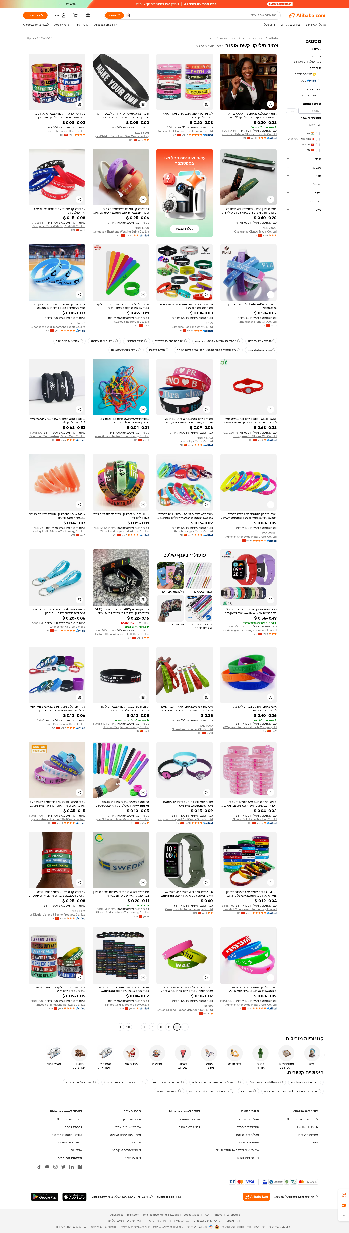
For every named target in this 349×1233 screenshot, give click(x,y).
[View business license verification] (211, 1227)
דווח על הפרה (133, 1157)
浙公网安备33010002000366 (240, 1227)
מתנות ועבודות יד (252, 38)
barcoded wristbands (260, 350)
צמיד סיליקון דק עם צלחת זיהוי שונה (209, 1091)
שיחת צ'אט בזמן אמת (128, 1127)
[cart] (75, 16)
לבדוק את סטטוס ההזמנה (67, 1134)
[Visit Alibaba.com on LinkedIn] (71, 1166)
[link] (343, 1194)
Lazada (174, 1214)
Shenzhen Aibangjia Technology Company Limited (248, 630)
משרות (314, 1142)
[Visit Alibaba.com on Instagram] (55, 1166)
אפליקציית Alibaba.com (106, 1196)
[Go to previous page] (185, 1027)
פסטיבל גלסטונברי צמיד (78, 1082)
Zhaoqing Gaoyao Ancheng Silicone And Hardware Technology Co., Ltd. (121, 912)
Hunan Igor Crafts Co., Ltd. (196, 441)
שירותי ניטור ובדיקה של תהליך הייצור (237, 1150)
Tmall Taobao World (155, 1214)
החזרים (136, 1142)
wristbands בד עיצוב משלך (264, 1082)
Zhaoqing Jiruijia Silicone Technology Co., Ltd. (57, 531)
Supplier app (165, 1196)
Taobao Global (191, 1214)
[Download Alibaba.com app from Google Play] (44, 1197)
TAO (206, 1214)
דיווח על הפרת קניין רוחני (126, 1150)
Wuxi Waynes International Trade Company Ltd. (248, 727)
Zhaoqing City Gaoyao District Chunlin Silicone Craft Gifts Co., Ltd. (121, 634)
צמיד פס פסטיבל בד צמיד (169, 341)
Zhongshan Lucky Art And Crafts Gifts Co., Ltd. (184, 819)
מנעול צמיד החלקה (166, 1091)
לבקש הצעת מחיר (189, 1127)
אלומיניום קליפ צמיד (67, 341)
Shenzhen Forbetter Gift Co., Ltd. (192, 729)
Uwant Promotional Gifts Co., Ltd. (64, 724)
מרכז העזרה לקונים (130, 1119)
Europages (233, 1214)
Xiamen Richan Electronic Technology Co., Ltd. (121, 436)
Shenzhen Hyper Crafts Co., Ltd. (193, 531)
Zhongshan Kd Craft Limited (67, 626)
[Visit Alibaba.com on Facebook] (79, 1166)
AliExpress (116, 1214)
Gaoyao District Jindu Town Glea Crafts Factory (121, 136)
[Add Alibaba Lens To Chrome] (256, 1197)
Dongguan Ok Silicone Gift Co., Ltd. (255, 436)
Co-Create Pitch (307, 1127)
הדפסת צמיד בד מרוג (260, 341)
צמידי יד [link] (209, 38)
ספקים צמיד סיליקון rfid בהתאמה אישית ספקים (290, 1091)
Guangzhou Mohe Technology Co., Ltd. (189, 909)
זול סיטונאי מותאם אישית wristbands (215, 341)
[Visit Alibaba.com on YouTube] (47, 1166)
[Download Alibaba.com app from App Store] (74, 1197)
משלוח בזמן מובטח (247, 1134)
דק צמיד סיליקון (134, 341)
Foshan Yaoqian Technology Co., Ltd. (126, 727)
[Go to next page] (120, 1027)
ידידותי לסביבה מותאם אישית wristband (214, 1082)
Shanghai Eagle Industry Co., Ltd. (192, 326)
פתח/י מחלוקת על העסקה (125, 1134)
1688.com (133, 1214)
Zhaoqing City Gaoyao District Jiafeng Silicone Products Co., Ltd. (248, 134)
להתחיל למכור (73, 1127)
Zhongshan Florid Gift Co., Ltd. (258, 321)
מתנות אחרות (228, 38)
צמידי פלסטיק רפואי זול (124, 350)
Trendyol (217, 1214)
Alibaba (273, 38)
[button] (127, 15)
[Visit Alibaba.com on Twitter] (63, 1166)
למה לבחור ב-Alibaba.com (302, 1119)
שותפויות (76, 1150)
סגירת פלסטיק (157, 350)
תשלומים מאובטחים (246, 1119)
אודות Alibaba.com (305, 1111)
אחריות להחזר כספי (247, 1127)
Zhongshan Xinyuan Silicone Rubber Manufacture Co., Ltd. (121, 819)
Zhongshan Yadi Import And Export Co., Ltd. (58, 326)
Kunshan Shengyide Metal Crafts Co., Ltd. (251, 536)
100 (128, 1027)
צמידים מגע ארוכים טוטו (166, 1082)
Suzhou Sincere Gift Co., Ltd (131, 321)
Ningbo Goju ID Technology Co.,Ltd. (254, 819)
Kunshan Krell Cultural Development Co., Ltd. (185, 131)
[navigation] (303, 533)
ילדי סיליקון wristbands (304, 1082)
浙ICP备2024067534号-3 (277, 1227)
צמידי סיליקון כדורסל (102, 341)
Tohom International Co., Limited (64, 131)
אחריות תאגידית (308, 1134)
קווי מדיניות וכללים (248, 1157)
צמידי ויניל (246, 1091)
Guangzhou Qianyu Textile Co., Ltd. (255, 231)
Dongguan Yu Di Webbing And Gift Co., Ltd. (58, 226)
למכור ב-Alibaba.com (69, 1119)
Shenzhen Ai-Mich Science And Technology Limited (248, 909)
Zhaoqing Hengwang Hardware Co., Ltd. (124, 531)
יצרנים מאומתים (190, 1119)
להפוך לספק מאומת (70, 1142)
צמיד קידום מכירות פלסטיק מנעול (123, 1082)
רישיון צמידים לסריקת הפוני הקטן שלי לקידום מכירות (206, 350)
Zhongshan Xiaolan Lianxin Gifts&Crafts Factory (57, 819)
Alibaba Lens (295, 1196)
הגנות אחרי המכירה (247, 1142)
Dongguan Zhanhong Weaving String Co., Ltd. (121, 231)
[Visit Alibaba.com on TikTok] (39, 1166)
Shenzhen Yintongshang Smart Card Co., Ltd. (57, 436)
